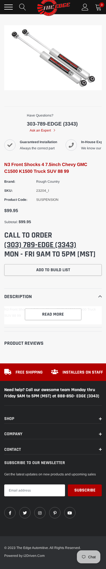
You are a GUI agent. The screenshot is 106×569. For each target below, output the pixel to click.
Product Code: (15, 200)
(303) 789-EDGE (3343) (40, 245)
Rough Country (48, 182)
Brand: (9, 182)
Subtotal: (11, 222)
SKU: (8, 191)
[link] (10, 512)
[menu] (8, 7)
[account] (85, 7)
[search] (22, 7)
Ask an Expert (41, 130)
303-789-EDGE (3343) (52, 124)
